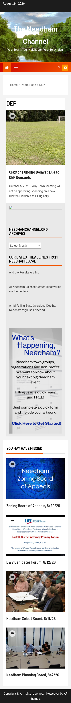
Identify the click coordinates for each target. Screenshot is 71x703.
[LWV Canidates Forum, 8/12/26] (35, 535)
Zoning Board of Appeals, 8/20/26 (33, 505)
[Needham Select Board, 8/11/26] (35, 591)
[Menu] (15, 67)
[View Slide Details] (35, 213)
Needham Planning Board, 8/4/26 (32, 674)
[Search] (59, 67)
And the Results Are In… (24, 272)
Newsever (52, 693)
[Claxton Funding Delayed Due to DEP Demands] (35, 137)
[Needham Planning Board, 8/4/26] (35, 648)
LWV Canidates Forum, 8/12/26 (31, 562)
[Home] (7, 67)
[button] (15, 67)
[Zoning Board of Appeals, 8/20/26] (35, 478)
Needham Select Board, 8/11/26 (31, 618)
